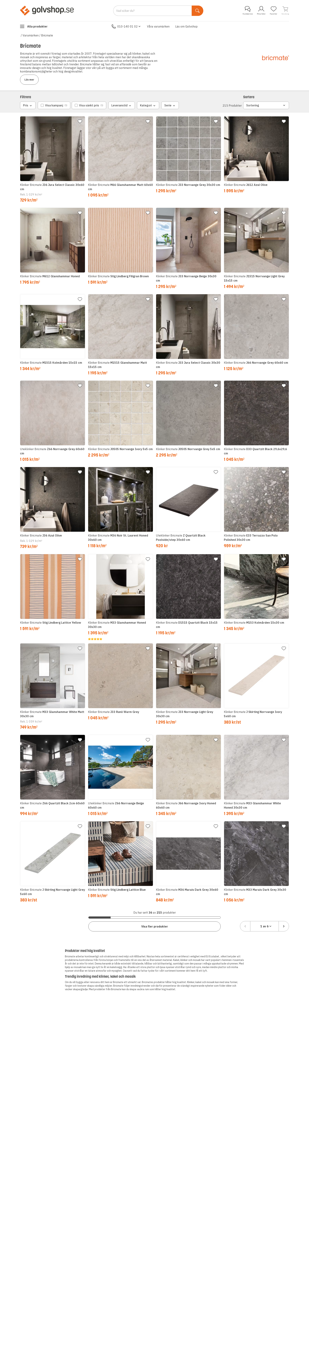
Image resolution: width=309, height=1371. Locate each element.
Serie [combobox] (167, 105)
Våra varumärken (158, 26)
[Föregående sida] (245, 926)
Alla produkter (37, 26)
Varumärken (31, 35)
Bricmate (47, 35)
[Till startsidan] (47, 10)
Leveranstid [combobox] (119, 105)
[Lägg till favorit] (80, 121)
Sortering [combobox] (252, 105)
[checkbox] (54, 105)
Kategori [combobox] (146, 105)
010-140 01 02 (127, 26)
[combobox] (264, 926)
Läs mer (29, 79)
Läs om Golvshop (186, 26)
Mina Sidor (261, 14)
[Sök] (197, 11)
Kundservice (248, 14)
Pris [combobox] (25, 105)
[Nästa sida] (284, 926)
